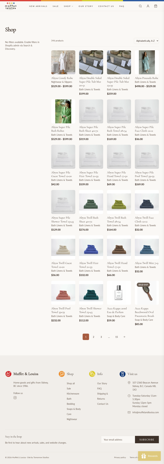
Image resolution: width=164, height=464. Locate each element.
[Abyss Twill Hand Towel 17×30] (119, 247)
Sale (56, 6)
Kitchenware (73, 393)
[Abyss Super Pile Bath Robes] (63, 111)
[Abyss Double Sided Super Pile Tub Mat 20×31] (91, 62)
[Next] (124, 337)
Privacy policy (120, 457)
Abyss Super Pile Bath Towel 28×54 (117, 128)
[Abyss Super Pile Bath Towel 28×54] (119, 111)
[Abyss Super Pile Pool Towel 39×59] (147, 157)
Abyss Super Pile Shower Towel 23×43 (62, 219)
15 (116, 337)
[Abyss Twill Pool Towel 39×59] (63, 293)
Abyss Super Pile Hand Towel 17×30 (117, 174)
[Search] (140, 6)
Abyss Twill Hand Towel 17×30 (117, 264)
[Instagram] (32, 397)
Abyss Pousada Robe (146, 78)
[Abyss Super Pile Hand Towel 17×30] (119, 157)
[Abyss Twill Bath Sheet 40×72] (91, 202)
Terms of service (136, 457)
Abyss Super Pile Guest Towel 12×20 (61, 174)
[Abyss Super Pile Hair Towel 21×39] (91, 157)
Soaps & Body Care (74, 411)
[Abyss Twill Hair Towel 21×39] (91, 247)
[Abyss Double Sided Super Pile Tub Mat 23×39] (119, 62)
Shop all (71, 383)
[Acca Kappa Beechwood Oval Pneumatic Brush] (147, 293)
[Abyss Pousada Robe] (147, 62)
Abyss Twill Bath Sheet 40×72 (88, 219)
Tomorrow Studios (41, 457)
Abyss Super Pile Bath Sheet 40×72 (88, 128)
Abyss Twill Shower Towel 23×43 (90, 310)
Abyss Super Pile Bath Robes (60, 128)
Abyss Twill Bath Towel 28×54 (116, 219)
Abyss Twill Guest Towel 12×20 (61, 264)
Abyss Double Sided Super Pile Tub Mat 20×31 (90, 81)
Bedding (71, 403)
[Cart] (155, 6)
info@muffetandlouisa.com (145, 412)
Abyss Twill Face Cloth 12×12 (144, 219)
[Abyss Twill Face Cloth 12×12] (147, 202)
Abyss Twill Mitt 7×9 (146, 263)
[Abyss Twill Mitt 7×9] (147, 247)
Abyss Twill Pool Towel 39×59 (60, 310)
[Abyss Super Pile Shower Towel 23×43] (63, 202)
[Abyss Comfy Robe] (63, 62)
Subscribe (146, 439)
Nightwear (72, 419)
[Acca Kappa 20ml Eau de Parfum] (119, 293)
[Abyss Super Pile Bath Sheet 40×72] (91, 111)
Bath (69, 398)
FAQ (121, 6)
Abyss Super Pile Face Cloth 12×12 (144, 128)
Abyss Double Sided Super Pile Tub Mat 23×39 (118, 81)
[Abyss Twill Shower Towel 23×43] (91, 293)
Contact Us (106, 6)
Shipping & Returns (102, 396)
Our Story (86, 6)
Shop (67, 6)
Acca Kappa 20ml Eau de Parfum (117, 310)
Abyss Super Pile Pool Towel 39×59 (144, 174)
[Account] (148, 6)
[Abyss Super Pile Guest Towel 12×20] (63, 157)
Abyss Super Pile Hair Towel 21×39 (88, 174)
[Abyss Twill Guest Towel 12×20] (63, 247)
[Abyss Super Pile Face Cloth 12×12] (147, 111)
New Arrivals (38, 6)
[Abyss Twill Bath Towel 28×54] (119, 202)
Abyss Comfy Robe (62, 78)
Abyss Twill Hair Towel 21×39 (88, 264)
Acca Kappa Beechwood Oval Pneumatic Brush (144, 312)
